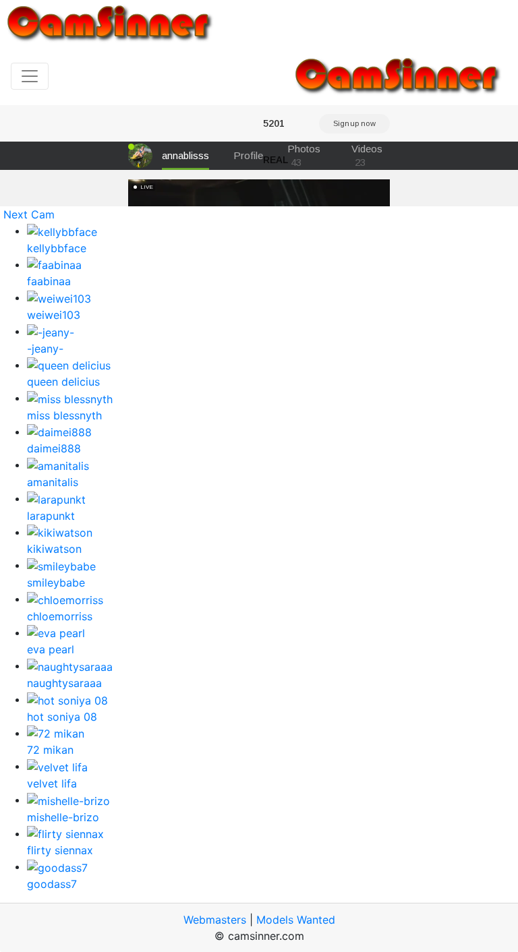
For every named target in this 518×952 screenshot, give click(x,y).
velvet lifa (52, 783)
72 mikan (50, 749)
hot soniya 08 (62, 716)
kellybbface (56, 248)
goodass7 (52, 884)
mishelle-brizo (63, 817)
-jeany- (45, 348)
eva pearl (50, 649)
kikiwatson (54, 549)
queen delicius (63, 381)
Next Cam (29, 214)
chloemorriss (59, 616)
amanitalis (52, 482)
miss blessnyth (64, 415)
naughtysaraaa (64, 683)
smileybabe (56, 582)
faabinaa (49, 281)
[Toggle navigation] (30, 76)
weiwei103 (53, 315)
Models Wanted (295, 919)
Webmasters (214, 919)
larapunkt (51, 516)
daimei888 (54, 448)
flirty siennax (60, 850)
